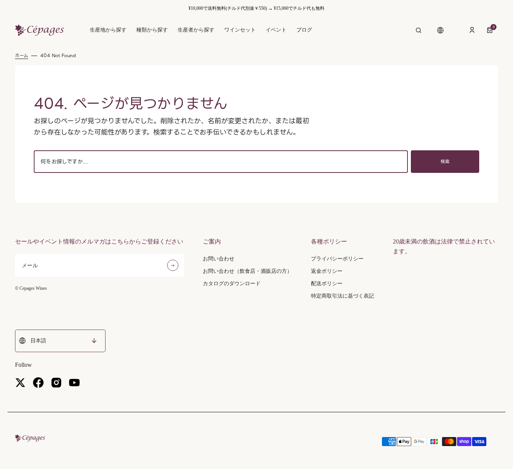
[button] (418, 30)
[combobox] (221, 161)
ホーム (21, 55)
